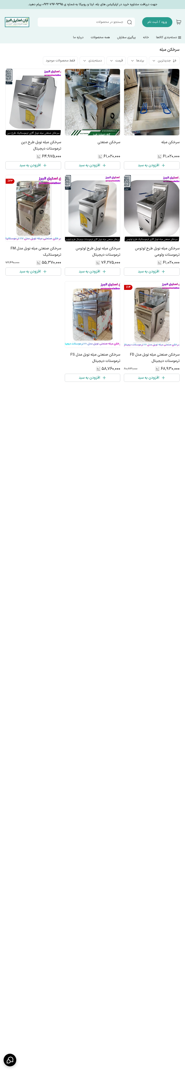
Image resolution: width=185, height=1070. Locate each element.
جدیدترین (164, 60)
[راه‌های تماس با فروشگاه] (10, 1060)
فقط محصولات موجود (60, 60)
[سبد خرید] (178, 22)
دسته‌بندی (95, 60)
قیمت (119, 60)
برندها (140, 60)
